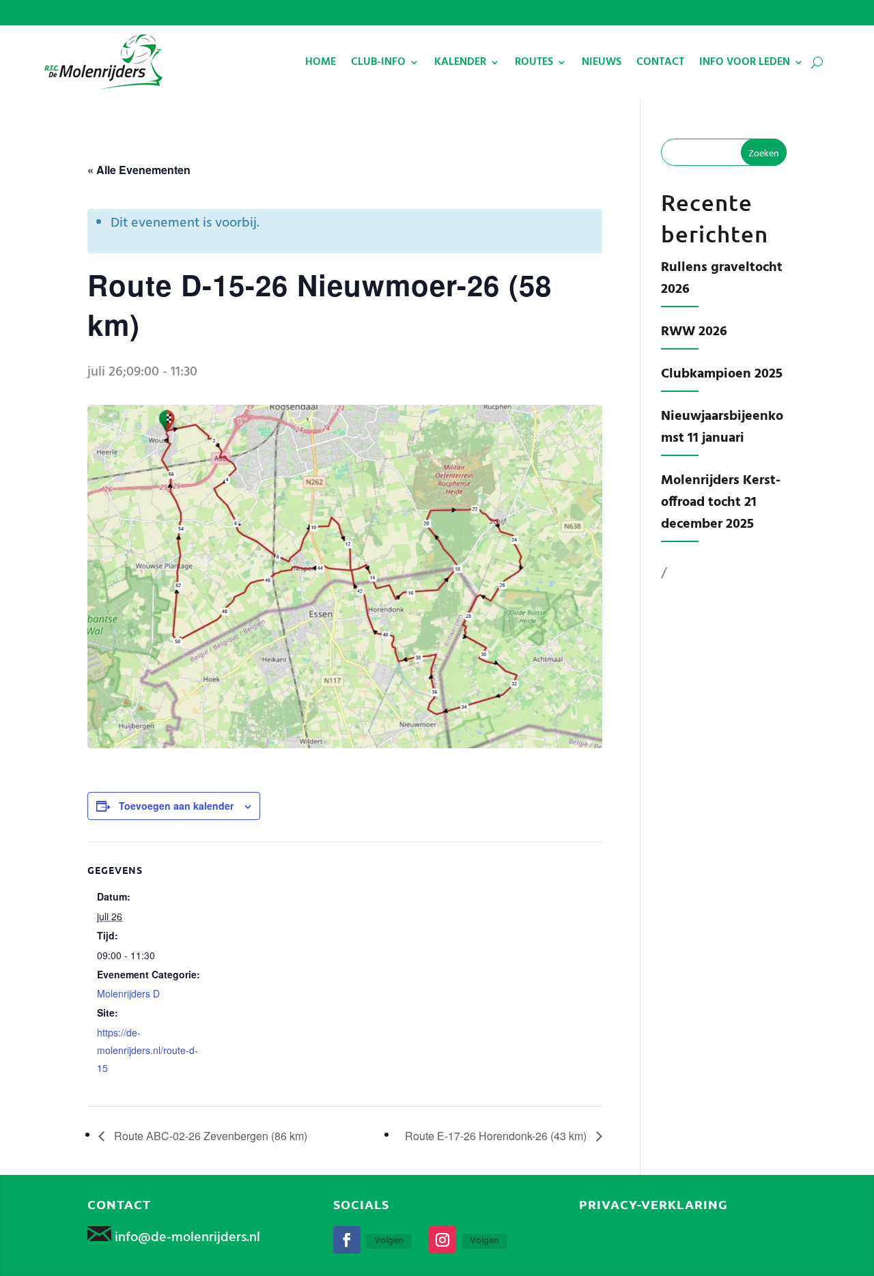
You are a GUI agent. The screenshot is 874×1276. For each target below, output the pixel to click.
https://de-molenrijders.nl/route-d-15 (147, 1050)
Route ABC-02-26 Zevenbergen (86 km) (209, 1136)
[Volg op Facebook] (347, 1239)
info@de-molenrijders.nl (187, 1238)
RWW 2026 (694, 332)
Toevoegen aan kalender (176, 805)
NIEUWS (601, 62)
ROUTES (534, 62)
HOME (320, 62)
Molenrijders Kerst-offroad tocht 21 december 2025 (720, 502)
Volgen (389, 1241)
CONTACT (660, 62)
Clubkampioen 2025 (722, 374)
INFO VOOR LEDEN (744, 62)
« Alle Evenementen (139, 170)
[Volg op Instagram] (442, 1239)
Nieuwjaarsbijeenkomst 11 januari (722, 427)
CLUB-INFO (378, 62)
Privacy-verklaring (653, 1204)
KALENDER (460, 62)
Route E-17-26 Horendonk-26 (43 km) (497, 1136)
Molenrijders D (128, 993)
